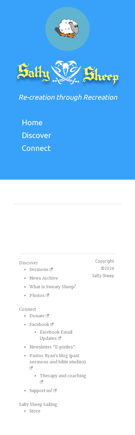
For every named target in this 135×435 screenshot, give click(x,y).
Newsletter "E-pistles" (52, 347)
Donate (37, 315)
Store (34, 411)
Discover (36, 135)
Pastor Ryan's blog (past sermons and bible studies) (57, 358)
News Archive (43, 278)
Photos (37, 295)
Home (32, 122)
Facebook (39, 324)
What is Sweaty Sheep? (52, 286)
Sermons (39, 269)
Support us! (41, 390)
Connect (36, 148)
